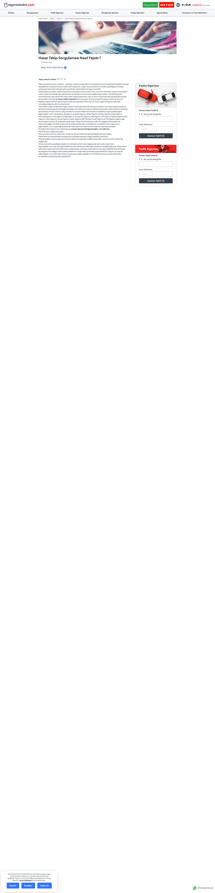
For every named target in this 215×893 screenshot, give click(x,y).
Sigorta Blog (162, 13)
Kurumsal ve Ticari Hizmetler (194, 13)
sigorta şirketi (93, 96)
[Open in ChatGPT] (58, 79)
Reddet (28, 885)
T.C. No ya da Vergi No (150, 114)
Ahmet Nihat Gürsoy (55, 67)
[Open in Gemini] (65, 79)
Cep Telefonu (146, 124)
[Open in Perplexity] (62, 79)
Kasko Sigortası (82, 13)
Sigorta (59, 18)
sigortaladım (43, 18)
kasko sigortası (97, 91)
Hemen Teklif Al (155, 135)
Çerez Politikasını (25, 880)
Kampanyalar (32, 13)
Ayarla (12, 885)
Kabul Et (44, 885)
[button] (202, 888)
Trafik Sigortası (57, 13)
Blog (52, 18)
